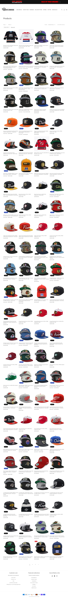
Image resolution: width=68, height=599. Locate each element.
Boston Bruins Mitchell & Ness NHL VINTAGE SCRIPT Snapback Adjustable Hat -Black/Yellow (10, 195)
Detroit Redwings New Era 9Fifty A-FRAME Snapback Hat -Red (40, 429)
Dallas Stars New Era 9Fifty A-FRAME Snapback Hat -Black (57, 365)
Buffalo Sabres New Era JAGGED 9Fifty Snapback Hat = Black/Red (40, 215)
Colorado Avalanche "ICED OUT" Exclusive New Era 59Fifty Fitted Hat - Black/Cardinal (10, 343)
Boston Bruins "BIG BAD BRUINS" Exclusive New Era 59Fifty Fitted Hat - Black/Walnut (57, 153)
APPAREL (34, 584)
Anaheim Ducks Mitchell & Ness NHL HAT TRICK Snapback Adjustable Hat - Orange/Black (10, 132)
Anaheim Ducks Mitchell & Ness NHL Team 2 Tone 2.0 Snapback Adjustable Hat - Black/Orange (25, 132)
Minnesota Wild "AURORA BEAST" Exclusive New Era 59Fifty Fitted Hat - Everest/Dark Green (41, 536)
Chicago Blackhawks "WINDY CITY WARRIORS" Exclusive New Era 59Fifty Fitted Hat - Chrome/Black (26, 300)
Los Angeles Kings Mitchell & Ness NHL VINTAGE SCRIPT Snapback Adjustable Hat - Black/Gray (41, 515)
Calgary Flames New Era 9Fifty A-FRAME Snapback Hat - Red (40, 236)
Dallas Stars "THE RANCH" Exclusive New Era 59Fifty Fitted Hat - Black (41, 365)
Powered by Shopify (36, 596)
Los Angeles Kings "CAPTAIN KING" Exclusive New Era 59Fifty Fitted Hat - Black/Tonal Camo (26, 493)
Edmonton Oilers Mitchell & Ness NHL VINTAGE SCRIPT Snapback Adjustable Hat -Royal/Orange (57, 450)
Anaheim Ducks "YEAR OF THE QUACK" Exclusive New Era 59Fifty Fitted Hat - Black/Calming (40, 110)
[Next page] (38, 564)
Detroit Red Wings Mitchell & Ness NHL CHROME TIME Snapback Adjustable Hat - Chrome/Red (41, 407)
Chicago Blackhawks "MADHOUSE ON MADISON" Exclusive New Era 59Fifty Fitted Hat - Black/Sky (57, 257)
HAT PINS (34, 586)
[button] (26, 9)
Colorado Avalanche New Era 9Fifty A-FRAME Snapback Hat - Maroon (10, 365)
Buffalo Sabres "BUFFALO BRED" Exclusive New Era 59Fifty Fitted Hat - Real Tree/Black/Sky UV (10, 215)
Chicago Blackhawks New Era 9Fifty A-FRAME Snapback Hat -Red (41, 322)
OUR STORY (13, 577)
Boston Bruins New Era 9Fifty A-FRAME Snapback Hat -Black (25, 195)
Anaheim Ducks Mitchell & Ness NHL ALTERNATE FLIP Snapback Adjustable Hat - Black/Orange (57, 110)
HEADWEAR (34, 581)
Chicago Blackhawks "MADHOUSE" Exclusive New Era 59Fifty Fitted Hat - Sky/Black (10, 278)
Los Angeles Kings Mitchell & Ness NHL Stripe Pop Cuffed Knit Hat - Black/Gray (26, 515)
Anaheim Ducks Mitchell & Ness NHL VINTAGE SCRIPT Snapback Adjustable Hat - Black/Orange (41, 132)
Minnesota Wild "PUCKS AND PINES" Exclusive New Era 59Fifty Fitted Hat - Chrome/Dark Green (57, 536)
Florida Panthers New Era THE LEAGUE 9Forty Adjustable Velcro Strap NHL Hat (41, 471)
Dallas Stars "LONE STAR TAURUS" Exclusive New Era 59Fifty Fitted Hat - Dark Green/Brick (26, 365)
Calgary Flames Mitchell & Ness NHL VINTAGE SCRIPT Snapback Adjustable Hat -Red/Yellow (26, 236)
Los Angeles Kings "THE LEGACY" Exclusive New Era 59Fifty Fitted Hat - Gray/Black (41, 493)
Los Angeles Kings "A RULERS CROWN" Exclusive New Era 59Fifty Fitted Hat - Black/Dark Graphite (10, 493)
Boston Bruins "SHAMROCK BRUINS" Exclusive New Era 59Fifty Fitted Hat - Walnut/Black (10, 174)
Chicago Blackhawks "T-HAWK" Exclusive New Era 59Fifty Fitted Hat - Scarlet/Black (57, 278)
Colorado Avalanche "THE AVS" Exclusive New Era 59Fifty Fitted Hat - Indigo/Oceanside (26, 343)
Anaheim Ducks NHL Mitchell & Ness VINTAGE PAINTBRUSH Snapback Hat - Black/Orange (26, 153)
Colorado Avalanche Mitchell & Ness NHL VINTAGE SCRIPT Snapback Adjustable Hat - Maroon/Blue (56, 344)
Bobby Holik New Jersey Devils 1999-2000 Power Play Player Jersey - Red (41, 153)
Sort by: (46, 24)
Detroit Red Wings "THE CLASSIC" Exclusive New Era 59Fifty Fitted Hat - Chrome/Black (10, 407)
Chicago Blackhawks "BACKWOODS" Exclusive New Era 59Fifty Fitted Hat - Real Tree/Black (26, 257)
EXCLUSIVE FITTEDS (34, 582)
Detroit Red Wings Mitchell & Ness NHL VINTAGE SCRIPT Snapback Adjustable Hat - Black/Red (10, 429)
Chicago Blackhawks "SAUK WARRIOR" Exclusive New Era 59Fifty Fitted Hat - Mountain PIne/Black (41, 279)
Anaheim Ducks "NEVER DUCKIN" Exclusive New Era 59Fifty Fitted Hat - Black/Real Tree (41, 88)
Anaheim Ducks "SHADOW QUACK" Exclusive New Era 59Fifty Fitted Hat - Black (26, 110)
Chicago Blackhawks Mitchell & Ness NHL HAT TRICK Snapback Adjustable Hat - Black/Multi (57, 300)
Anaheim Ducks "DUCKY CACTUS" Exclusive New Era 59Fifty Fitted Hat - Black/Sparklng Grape (26, 67)
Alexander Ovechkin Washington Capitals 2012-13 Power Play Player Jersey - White (26, 46)
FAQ (13, 581)
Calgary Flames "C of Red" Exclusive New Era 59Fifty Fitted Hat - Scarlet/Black (57, 215)
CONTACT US (13, 579)
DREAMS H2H (32, 596)
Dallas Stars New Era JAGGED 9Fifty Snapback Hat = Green (10, 386)
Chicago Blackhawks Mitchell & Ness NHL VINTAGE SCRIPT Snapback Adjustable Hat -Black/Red (10, 322)
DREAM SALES (34, 587)
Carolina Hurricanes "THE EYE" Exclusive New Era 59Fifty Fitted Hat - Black (10, 257)
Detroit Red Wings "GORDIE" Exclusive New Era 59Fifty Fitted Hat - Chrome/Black (26, 386)
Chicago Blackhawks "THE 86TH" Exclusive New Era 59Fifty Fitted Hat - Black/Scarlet (10, 300)
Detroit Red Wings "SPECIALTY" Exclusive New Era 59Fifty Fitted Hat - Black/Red (57, 386)
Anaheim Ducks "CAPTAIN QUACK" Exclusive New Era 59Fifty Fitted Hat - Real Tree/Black (56, 46)
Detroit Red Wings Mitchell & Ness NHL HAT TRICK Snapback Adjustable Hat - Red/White (56, 407)
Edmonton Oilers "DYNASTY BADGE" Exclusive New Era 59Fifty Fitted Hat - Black (26, 450)
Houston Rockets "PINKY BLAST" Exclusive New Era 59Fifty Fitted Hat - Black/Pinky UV (57, 471)
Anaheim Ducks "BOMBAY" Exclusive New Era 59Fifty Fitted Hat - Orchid (41, 46)
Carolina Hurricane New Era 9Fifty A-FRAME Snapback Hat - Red (56, 236)
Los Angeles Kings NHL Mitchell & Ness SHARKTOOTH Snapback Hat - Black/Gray (25, 536)
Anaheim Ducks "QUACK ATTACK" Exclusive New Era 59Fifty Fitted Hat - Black (10, 110)
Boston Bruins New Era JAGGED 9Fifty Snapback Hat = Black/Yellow (40, 195)
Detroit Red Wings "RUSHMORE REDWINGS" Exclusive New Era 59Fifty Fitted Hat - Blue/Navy (41, 386)
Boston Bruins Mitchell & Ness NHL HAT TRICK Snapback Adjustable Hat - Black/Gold (57, 174)
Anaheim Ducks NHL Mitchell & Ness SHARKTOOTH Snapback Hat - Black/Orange (10, 153)
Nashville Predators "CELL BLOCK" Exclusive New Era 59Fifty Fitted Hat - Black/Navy (25, 557)
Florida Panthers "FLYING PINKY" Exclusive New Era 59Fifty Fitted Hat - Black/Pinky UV (26, 471)
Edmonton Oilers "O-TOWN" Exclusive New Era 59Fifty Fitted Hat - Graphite (41, 450)
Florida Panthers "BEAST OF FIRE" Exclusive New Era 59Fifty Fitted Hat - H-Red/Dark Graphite (10, 472)
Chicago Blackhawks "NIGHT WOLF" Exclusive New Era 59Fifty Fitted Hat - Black (26, 278)
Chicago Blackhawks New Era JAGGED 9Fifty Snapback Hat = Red (57, 322)
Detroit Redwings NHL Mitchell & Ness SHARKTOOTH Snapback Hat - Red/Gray (56, 429)
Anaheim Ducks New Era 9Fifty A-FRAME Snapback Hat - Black (56, 132)
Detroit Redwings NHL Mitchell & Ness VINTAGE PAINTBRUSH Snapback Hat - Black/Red (10, 450)
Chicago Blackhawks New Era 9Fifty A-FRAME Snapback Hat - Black (26, 322)
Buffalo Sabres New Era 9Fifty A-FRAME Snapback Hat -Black (25, 215)
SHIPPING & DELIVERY (13, 582)
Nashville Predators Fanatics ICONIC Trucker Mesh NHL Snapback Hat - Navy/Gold (56, 557)
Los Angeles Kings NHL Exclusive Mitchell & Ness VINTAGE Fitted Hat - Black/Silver (10, 536)
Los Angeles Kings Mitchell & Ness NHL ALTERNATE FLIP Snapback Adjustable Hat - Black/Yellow (10, 515)
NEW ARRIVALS (34, 577)
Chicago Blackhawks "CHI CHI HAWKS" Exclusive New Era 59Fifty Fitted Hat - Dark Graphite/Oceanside (40, 257)
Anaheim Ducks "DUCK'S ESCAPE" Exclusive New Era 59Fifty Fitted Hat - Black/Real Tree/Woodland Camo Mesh (10, 67)
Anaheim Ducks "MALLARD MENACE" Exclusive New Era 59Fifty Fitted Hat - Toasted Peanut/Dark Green (26, 88)
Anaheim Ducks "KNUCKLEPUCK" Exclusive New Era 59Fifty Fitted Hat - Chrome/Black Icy (57, 67)
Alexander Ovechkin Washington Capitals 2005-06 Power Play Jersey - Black (10, 46)
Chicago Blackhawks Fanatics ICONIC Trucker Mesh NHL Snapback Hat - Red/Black (41, 300)
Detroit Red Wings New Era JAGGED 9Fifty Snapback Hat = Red (25, 429)
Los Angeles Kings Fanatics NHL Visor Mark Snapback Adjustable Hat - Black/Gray (56, 493)
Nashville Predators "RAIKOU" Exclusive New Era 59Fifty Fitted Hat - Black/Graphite (41, 557)
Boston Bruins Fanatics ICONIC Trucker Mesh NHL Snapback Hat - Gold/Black (26, 174)
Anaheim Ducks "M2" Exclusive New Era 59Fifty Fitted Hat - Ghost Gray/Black (10, 88)
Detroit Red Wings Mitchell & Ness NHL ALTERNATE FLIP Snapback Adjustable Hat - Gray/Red (25, 408)
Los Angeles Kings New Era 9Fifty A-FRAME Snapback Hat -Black (56, 515)
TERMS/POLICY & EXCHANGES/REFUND (13, 584)
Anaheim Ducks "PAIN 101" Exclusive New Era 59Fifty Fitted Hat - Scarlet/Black (57, 88)
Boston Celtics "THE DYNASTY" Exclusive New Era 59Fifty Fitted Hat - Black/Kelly (57, 195)
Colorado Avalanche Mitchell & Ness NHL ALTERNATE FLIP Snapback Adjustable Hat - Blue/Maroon (41, 344)
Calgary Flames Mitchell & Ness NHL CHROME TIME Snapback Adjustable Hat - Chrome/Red (10, 236)
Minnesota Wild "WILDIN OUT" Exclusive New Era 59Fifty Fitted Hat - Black (10, 557)
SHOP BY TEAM (34, 579)
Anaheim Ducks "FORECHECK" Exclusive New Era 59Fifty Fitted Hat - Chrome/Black (41, 67)
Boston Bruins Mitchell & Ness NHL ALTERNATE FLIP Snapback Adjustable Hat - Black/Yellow (41, 174)
